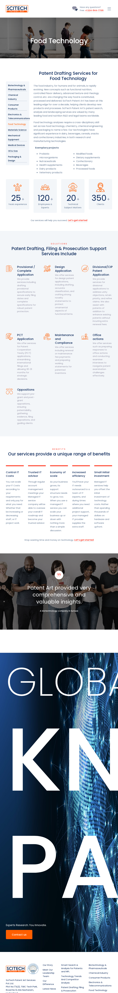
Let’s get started (77, 220)
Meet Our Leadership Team (48, 973)
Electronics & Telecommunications (19, 116)
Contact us (19, 934)
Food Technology (17, 124)
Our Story (48, 964)
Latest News (49, 988)
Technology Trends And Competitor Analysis (71, 979)
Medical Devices (16, 145)
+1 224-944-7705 (94, 10)
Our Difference (48, 982)
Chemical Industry (13, 97)
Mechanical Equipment (14, 137)
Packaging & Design (14, 158)
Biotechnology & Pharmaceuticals (17, 87)
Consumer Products (13, 107)
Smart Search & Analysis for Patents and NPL (71, 968)
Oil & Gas (13, 151)
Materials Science (17, 130)
